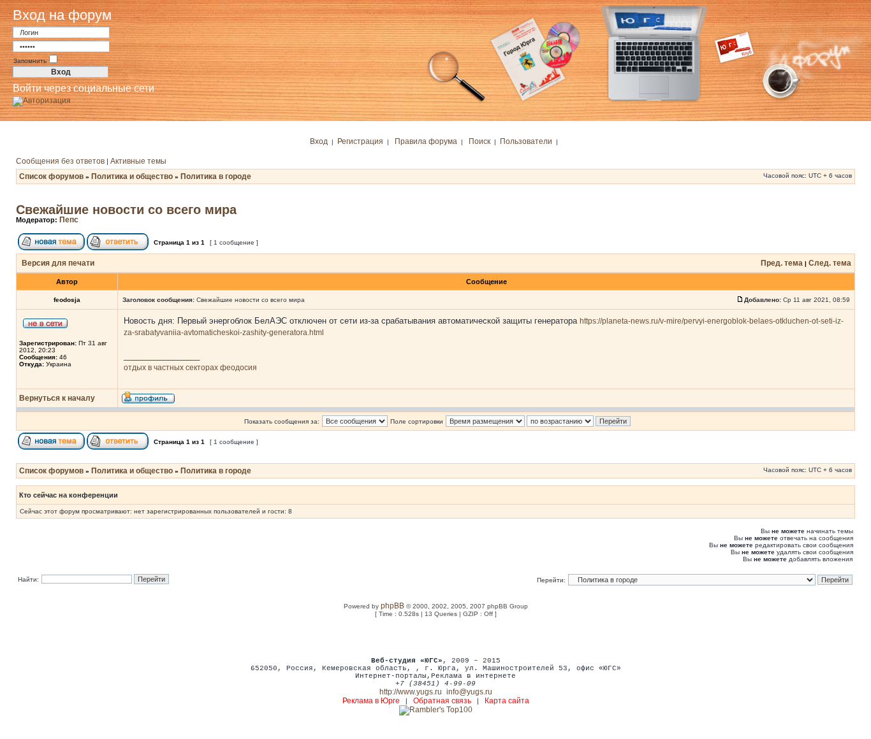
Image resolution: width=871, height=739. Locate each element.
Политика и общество (132, 176)
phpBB (392, 605)
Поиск (479, 141)
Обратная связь (442, 700)
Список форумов (51, 176)
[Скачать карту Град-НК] (542, 100)
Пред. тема (782, 263)
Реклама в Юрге (371, 700)
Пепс (68, 219)
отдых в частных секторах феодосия (190, 367)
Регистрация (360, 141)
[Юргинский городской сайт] (664, 100)
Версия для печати (58, 263)
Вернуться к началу (57, 398)
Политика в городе (215, 176)
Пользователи (526, 141)
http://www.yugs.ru (410, 691)
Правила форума (426, 141)
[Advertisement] (435, 636)
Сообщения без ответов (60, 161)
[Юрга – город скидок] (742, 100)
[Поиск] (457, 100)
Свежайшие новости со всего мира (126, 210)
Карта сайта (507, 700)
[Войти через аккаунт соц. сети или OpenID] (42, 98)
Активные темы (138, 161)
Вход (319, 141)
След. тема (830, 263)
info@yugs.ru (469, 691)
